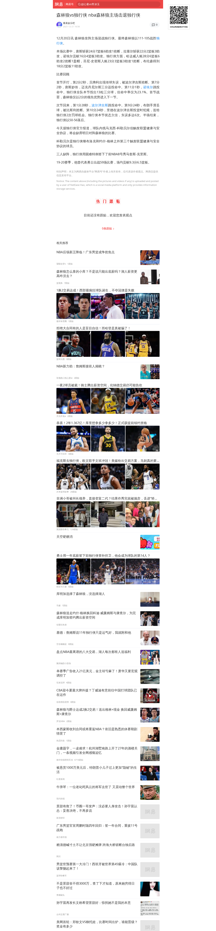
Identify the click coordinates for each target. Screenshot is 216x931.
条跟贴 (107, 228)
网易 (59, 4)
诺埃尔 (148, 87)
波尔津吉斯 (100, 105)
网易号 (70, 4)
